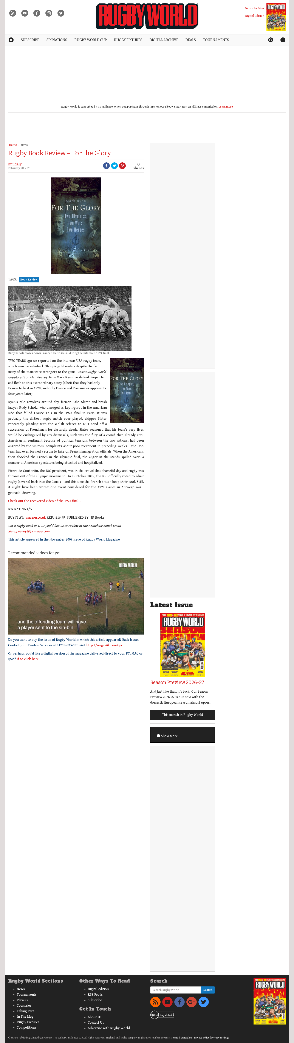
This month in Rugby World (182, 715)
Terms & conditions (181, 1037)
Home (13, 145)
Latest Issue (171, 605)
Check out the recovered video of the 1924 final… (44, 501)
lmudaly (15, 164)
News (24, 145)
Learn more (226, 106)
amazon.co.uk (36, 518)
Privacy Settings (220, 1037)
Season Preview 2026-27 (177, 682)
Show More (169, 736)
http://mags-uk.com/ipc (104, 645)
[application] (76, 596)
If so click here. (28, 659)
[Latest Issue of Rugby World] (276, 17)
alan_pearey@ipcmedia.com (29, 531)
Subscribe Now (254, 8)
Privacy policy (201, 1037)
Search (207, 990)
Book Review (28, 279)
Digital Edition (254, 16)
